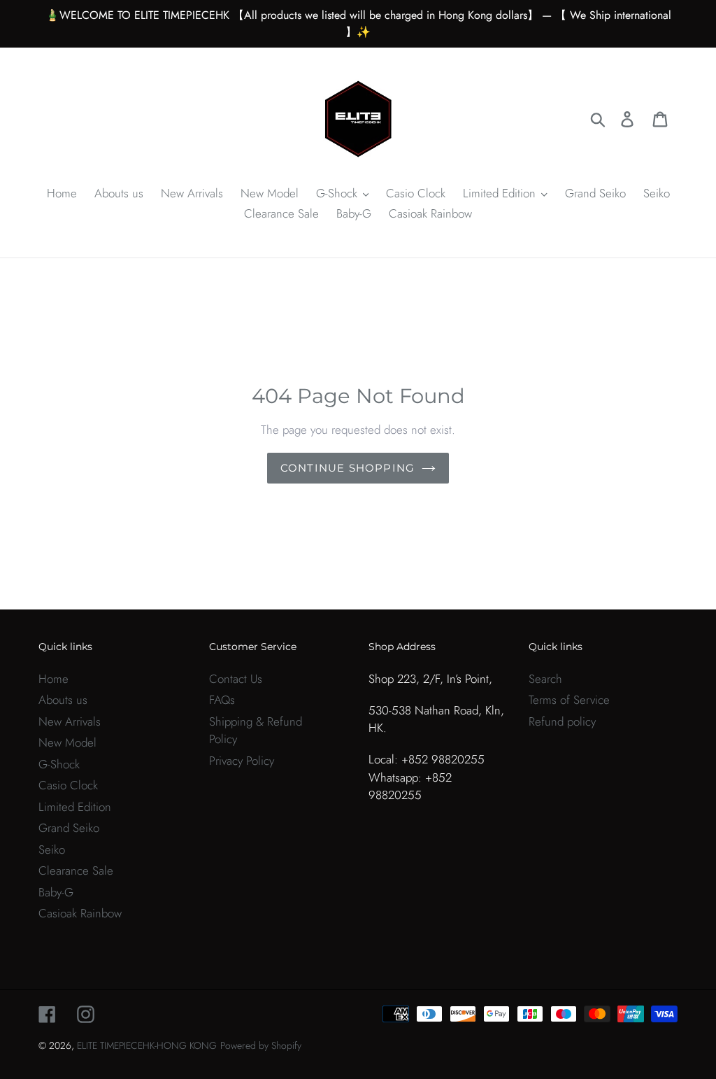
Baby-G (55, 892)
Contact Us (235, 678)
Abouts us (62, 699)
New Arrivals (69, 721)
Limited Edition (74, 806)
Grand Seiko (68, 827)
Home (53, 678)
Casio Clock (68, 785)
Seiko (51, 849)
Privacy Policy (241, 760)
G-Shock (59, 764)
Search (545, 678)
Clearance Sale (75, 870)
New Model (67, 742)
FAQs (222, 699)
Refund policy (562, 721)
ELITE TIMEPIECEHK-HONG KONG (147, 1045)
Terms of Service (569, 699)
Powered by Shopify (260, 1045)
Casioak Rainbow (80, 913)
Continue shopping (347, 467)
